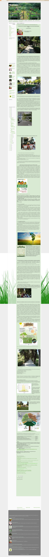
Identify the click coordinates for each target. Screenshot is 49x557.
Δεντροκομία (20, 21)
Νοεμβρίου (11, 134)
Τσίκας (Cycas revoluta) (14, 533)
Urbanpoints (10, 29)
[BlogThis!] (20, 476)
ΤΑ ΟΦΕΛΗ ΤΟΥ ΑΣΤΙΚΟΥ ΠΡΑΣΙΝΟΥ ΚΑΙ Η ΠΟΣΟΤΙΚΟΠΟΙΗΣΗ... (12, 126)
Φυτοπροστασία (30, 20)
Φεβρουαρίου (11, 142)
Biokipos (13, 5)
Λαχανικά (26, 20)
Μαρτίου (11, 141)
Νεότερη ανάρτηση (19, 507)
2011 (10, 149)
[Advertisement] (28, 501)
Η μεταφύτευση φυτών (14, 540)
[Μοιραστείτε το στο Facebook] (21, 476)
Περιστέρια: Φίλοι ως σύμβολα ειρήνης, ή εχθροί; (12, 129)
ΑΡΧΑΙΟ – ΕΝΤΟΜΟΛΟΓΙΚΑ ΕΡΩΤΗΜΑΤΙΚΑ (12, 131)
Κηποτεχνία (10, 21)
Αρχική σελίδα (10, 20)
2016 (10, 144)
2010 (10, 150)
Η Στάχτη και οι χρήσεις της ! (15, 522)
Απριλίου (11, 140)
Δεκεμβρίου (11, 117)
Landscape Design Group (11, 28)
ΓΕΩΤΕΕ (10, 34)
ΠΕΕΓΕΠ (10, 35)
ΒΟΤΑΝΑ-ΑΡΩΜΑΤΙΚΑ (15, 21)
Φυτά (33, 20)
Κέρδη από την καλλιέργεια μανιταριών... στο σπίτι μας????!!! (12, 93)
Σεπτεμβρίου (11, 136)
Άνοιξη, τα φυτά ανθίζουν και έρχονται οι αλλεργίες (22, 464)
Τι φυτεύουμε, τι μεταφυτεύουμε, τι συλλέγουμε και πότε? (13, 65)
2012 (10, 148)
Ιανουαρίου (11, 143)
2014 (10, 146)
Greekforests (10, 27)
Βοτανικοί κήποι (37, 20)
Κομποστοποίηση (16, 20)
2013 (10, 147)
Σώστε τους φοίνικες (21, 20)
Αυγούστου (11, 137)
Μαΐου (11, 139)
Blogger (28, 554)
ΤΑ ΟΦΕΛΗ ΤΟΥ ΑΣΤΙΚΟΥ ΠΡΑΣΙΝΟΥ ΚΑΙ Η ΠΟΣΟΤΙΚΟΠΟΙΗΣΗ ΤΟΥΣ (27, 463)
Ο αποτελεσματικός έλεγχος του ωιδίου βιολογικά (13, 76)
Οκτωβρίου (11, 135)
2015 (10, 145)
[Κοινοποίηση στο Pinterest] (22, 476)
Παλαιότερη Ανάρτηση (37, 507)
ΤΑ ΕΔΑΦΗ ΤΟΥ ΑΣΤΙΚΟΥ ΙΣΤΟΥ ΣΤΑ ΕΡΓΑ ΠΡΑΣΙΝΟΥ (22, 462)
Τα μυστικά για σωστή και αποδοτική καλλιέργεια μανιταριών (12, 91)
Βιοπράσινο (10, 33)
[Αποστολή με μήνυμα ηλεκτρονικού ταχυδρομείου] (19, 476)
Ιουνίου (11, 138)
